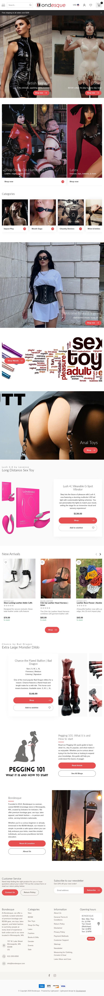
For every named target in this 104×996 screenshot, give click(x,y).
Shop (76, 520)
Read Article (77, 765)
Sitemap (57, 944)
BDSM (30, 917)
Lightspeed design (66, 991)
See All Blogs (77, 773)
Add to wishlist (76, 528)
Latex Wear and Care (62, 959)
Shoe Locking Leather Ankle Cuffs (18, 603)
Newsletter (58, 948)
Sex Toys (31, 921)
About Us (27, 851)
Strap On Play (33, 925)
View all (91, 939)
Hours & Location (27, 843)
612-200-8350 (13, 956)
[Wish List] (90, 5)
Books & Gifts (33, 937)
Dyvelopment (81, 991)
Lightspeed (54, 991)
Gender (31, 941)
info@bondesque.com (16, 963)
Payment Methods (61, 936)
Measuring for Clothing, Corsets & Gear (63, 953)
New (29, 913)
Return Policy (30, 892)
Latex (30, 929)
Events (30, 945)
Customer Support (61, 940)
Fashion (31, 933)
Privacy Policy (59, 932)
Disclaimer (58, 928)
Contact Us (10, 892)
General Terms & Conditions (60, 918)
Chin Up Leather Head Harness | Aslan (54, 604)
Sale (29, 949)
